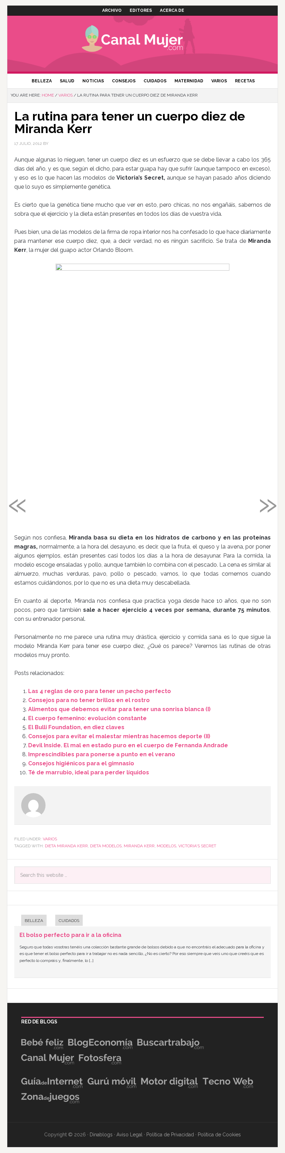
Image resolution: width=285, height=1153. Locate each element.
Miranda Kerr (139, 845)
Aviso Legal (129, 1134)
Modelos (166, 845)
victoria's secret (197, 845)
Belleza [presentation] (34, 920)
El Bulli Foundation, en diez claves (76, 727)
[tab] (30, 921)
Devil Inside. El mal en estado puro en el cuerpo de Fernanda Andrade (128, 745)
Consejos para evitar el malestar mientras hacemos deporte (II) (119, 736)
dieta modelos (106, 845)
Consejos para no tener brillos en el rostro (89, 700)
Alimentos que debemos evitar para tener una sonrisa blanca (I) (119, 709)
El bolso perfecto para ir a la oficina (70, 935)
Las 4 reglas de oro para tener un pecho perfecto (99, 691)
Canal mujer (142, 40)
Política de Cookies (219, 1134)
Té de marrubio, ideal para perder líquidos (88, 772)
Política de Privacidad (170, 1134)
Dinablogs (101, 1134)
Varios (50, 839)
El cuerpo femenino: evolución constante (87, 718)
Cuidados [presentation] (69, 920)
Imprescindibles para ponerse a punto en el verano (101, 754)
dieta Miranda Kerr (66, 845)
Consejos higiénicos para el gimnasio (81, 763)
